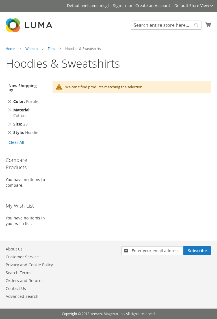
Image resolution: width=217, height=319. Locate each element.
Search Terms (18, 272)
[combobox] (166, 25)
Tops (52, 48)
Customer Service (22, 256)
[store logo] (30, 25)
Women (31, 48)
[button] (193, 6)
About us (14, 249)
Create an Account (152, 5)
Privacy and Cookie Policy (29, 264)
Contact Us (16, 288)
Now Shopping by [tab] (22, 87)
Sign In (119, 5)
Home (11, 48)
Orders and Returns (25, 280)
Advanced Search (22, 296)
